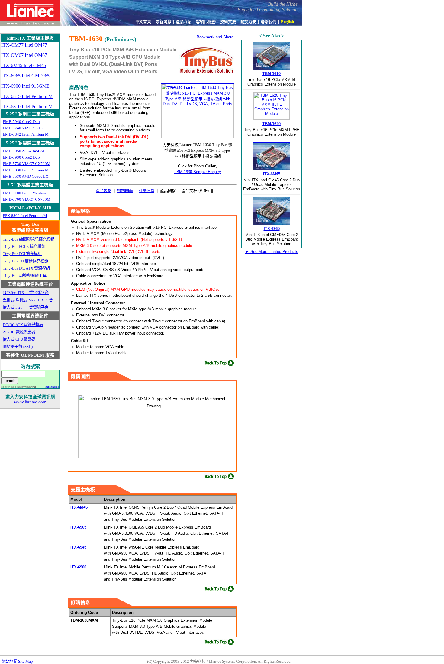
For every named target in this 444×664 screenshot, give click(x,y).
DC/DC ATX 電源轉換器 (23, 324)
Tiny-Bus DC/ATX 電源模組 (26, 268)
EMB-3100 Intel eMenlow (24, 193)
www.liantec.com (30, 402)
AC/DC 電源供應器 (19, 332)
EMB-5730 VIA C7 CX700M (26, 163)
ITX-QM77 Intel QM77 (24, 44)
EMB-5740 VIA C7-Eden (23, 128)
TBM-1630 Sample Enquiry (197, 172)
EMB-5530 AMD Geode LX (25, 176)
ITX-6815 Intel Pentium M (27, 96)
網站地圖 (17, 661)
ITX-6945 (78, 547)
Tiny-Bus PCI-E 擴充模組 (24, 246)
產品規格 (103, 190)
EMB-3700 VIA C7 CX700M (26, 199)
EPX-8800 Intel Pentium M (25, 215)
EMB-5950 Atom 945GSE (24, 151)
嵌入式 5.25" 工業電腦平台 (26, 307)
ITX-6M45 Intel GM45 (23, 65)
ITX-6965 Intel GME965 (25, 75)
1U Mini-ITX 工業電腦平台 (26, 292)
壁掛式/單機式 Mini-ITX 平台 (28, 300)
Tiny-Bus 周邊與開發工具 (25, 275)
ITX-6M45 (79, 507)
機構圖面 (125, 190)
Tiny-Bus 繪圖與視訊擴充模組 (28, 239)
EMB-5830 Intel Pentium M (26, 170)
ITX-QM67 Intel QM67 (24, 55)
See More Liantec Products (271, 251)
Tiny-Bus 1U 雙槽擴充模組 (25, 261)
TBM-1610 (271, 73)
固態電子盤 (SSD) (18, 346)
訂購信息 (146, 190)
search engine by (18, 386)
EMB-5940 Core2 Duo (21, 121)
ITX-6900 (78, 567)
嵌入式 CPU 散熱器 (19, 339)
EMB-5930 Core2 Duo (21, 157)
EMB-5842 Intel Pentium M (26, 134)
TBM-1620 (271, 123)
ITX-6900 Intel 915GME (25, 86)
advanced (52, 386)
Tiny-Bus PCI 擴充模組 (22, 253)
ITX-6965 (78, 527)
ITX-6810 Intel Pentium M (27, 106)
